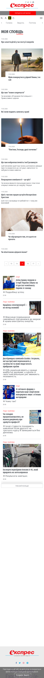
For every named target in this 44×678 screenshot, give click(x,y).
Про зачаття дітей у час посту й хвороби (17, 42)
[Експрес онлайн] (22, 6)
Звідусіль (20, 23)
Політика (32, 23)
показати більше (22, 486)
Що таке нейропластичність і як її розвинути (19, 162)
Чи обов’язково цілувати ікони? (14, 252)
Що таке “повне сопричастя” (13, 92)
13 (11, 264)
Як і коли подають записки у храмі (15, 112)
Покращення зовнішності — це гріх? (16, 179)
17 (33, 264)
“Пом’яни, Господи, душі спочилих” (22, 149)
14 (17, 264)
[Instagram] (30, 2)
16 (28, 264)
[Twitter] (28, 2)
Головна (9, 23)
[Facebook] (25, 2)
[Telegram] (33, 2)
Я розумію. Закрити (22, 675)
